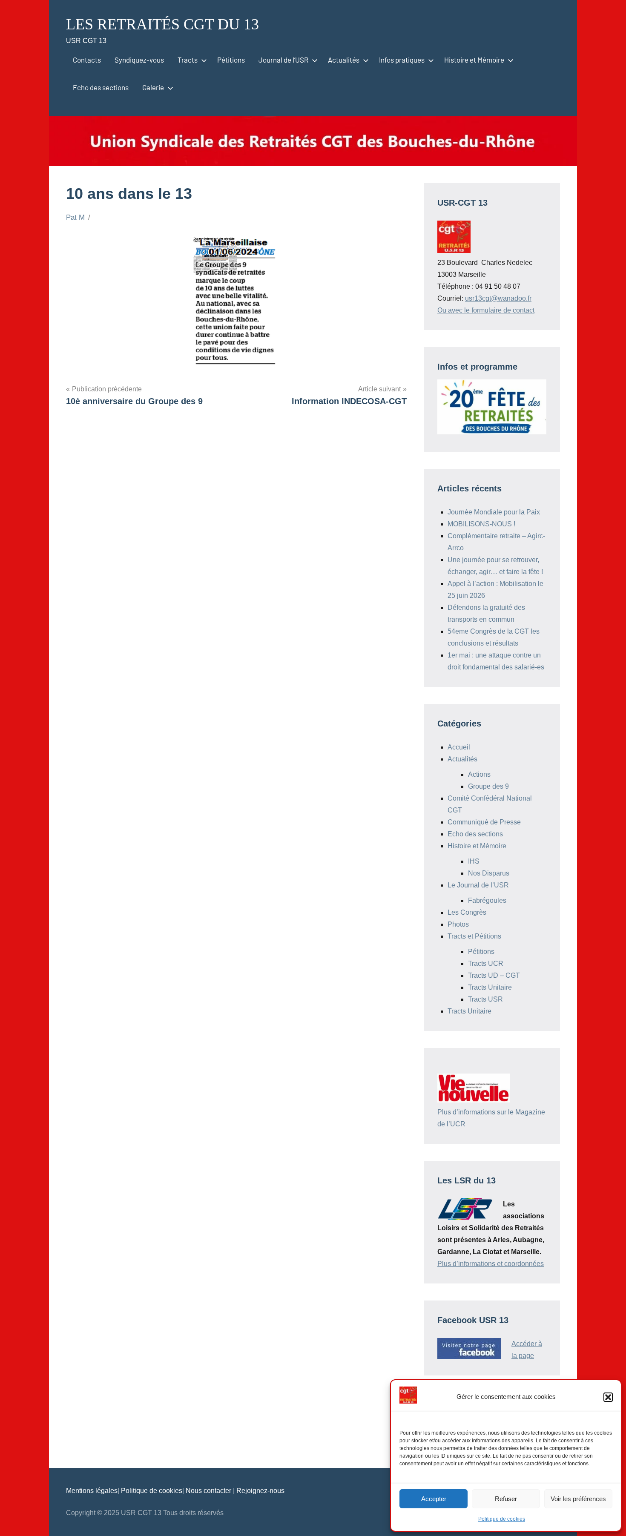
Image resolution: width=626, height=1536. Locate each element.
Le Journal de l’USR (478, 885)
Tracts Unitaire (490, 987)
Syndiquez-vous (139, 59)
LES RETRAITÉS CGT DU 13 (162, 24)
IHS (474, 861)
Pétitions (231, 59)
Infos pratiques (402, 59)
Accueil (459, 747)
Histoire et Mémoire (474, 59)
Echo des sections (101, 87)
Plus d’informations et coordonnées (490, 1263)
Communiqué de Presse (484, 822)
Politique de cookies (501, 1519)
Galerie (153, 87)
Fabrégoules (487, 900)
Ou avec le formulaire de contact (485, 310)
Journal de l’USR (283, 59)
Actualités (343, 59)
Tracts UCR (485, 963)
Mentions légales (92, 1490)
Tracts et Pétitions (474, 936)
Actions (479, 774)
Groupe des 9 (488, 786)
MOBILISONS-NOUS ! (481, 524)
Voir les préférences (578, 1498)
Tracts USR (485, 999)
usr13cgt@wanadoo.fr (498, 298)
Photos (458, 924)
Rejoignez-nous (260, 1490)
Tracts (188, 59)
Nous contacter (209, 1490)
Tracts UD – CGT (494, 975)
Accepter (433, 1498)
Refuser (506, 1498)
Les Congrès (467, 912)
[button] (608, 1397)
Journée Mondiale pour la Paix (494, 512)
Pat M (75, 217)
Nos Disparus (488, 873)
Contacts (87, 59)
